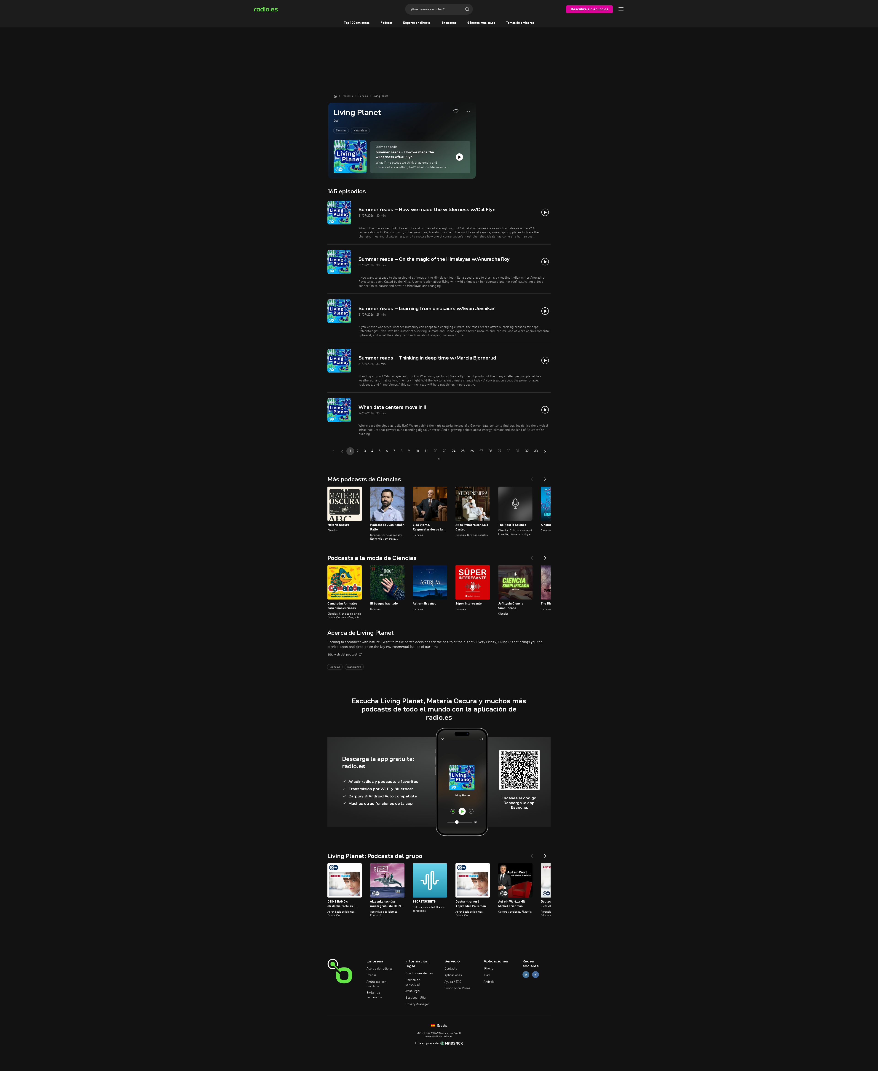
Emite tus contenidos (374, 995)
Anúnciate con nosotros (376, 984)
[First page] (333, 451)
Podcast (386, 22)
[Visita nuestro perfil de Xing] (535, 974)
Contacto (450, 968)
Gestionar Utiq (415, 997)
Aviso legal (412, 991)
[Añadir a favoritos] (456, 111)
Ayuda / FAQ (452, 981)
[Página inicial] (335, 96)
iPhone (488, 968)
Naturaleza (360, 130)
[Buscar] (467, 9)
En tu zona (449, 22)
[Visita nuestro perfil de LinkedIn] (526, 974)
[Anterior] (531, 477)
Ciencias (341, 130)
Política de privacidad (412, 982)
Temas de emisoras (520, 22)
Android (489, 981)
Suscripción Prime (457, 988)
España (441, 1025)
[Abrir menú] (621, 9)
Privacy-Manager (417, 1004)
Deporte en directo (417, 22)
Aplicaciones (453, 975)
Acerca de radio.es (380, 968)
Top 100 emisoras (356, 22)
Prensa (372, 975)
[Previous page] (342, 451)
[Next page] (545, 451)
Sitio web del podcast (342, 654)
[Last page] (439, 459)
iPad (487, 975)
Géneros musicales (481, 22)
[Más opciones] (467, 111)
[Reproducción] (459, 157)
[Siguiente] (545, 477)
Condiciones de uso (419, 973)
